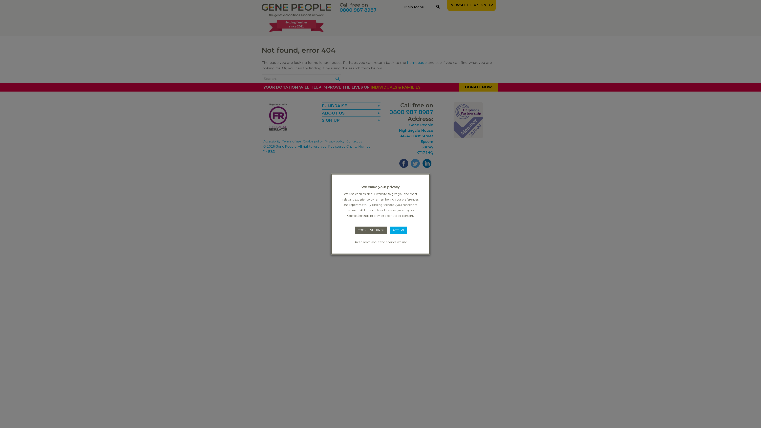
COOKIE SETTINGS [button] (371, 230)
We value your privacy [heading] (380, 187)
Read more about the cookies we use (381, 242)
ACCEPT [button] (398, 230)
